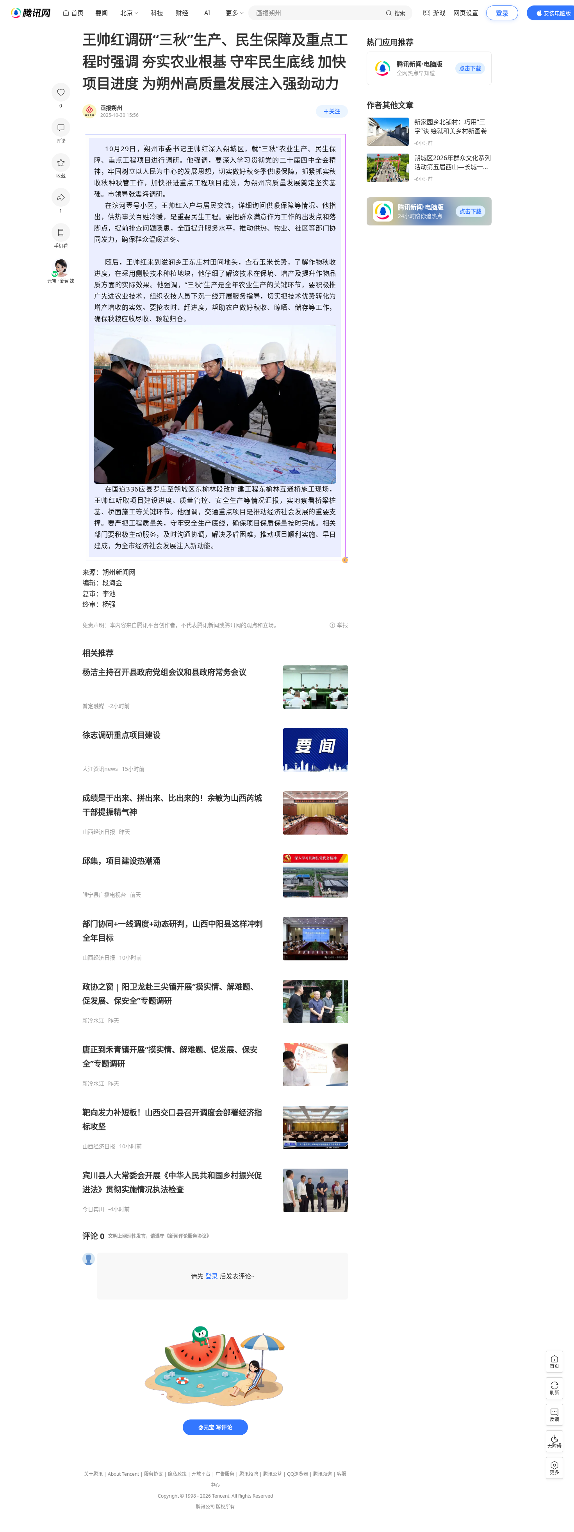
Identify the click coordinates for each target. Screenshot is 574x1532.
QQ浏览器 (297, 1474)
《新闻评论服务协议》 (187, 1236)
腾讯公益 (272, 1474)
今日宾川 (93, 1209)
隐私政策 (177, 1474)
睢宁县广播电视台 (104, 894)
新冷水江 (93, 1020)
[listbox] (215, 930)
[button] (470, 68)
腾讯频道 (322, 1474)
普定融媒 (93, 706)
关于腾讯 (93, 1474)
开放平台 (201, 1474)
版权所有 (225, 1506)
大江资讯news (100, 769)
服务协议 (153, 1474)
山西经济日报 (98, 832)
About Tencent (123, 1474)
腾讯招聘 (248, 1474)
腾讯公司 (205, 1506)
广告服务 (225, 1474)
